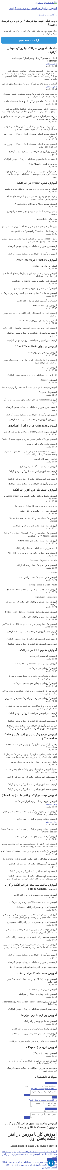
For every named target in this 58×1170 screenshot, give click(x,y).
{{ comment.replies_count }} (44, 1088)
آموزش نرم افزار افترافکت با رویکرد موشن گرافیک (33, 8)
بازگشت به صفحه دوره (29, 40)
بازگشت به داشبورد (48, 15)
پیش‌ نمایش (51, 63)
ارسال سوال (51, 1083)
